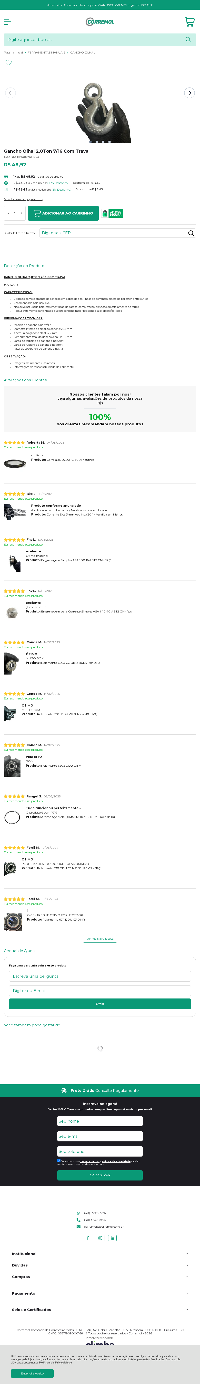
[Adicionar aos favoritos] (9, 62)
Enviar (100, 1003)
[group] (100, 1090)
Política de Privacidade (55, 1362)
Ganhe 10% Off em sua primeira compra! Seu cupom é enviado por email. (100, 1109)
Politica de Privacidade (116, 1161)
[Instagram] (100, 1241)
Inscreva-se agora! (100, 1104)
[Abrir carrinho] (190, 22)
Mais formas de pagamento (23, 199)
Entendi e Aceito (32, 1373)
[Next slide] (189, 92)
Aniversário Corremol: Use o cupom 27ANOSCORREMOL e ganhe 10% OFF (100, 5)
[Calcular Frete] (191, 233)
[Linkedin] (112, 1241)
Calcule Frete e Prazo (20, 233)
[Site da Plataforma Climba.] (100, 1344)
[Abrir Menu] (7, 22)
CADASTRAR (100, 1175)
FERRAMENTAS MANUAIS (47, 52)
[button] (90, 142)
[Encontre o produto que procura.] (188, 39)
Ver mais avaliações (100, 938)
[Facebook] (88, 1241)
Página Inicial (14, 52)
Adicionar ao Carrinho (67, 213)
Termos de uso (90, 1161)
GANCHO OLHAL (82, 52)
